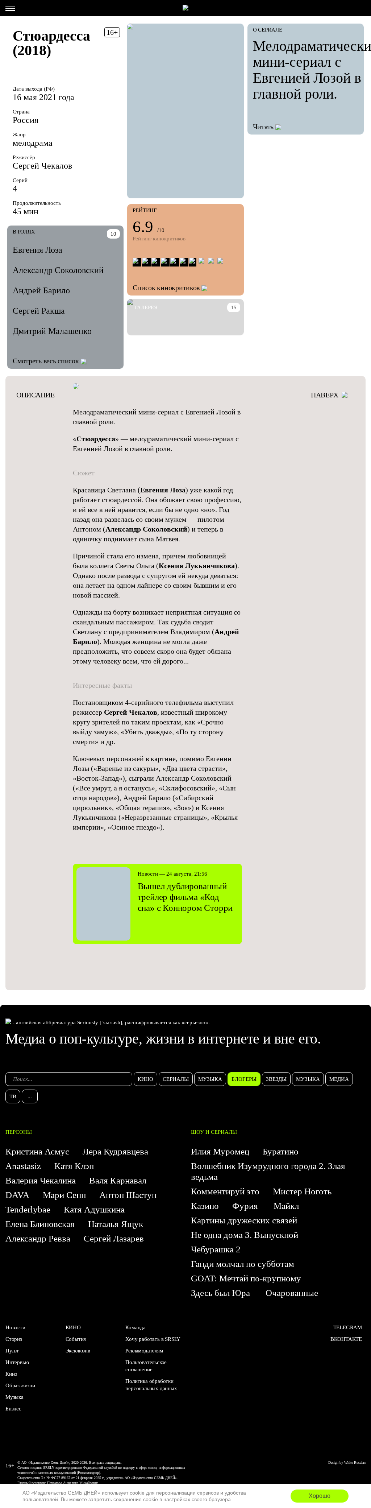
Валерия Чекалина (40, 1180)
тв (12, 1096)
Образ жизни (20, 1385)
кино (145, 1079)
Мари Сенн (64, 1195)
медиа (339, 1079)
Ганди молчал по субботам (242, 1264)
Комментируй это (225, 1191)
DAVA (17, 1195)
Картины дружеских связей (244, 1220)
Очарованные (292, 1293)
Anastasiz (23, 1166)
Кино (11, 1374)
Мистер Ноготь (302, 1191)
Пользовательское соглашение (146, 1365)
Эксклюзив (78, 1351)
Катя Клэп (74, 1166)
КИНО (73, 1327)
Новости (15, 1327)
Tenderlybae (27, 1209)
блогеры (244, 1079)
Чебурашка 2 (216, 1249)
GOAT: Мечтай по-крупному (246, 1278)
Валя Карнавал (117, 1180)
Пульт (12, 1351)
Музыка (14, 1397)
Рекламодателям (144, 1351)
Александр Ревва (37, 1238)
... (30, 1096)
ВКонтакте (346, 1339)
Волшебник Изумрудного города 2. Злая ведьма (268, 1171)
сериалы (176, 1079)
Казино (205, 1206)
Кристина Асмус (37, 1151)
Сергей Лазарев (114, 1238)
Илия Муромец (220, 1151)
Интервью (17, 1362)
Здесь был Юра (221, 1293)
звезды (276, 1079)
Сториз (13, 1339)
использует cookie (123, 1493)
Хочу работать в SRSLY (152, 1339)
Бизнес (13, 1409)
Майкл (286, 1206)
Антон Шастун (128, 1195)
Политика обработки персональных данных (151, 1384)
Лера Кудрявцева (115, 1151)
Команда (135, 1327)
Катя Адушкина (94, 1209)
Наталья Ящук (115, 1224)
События (76, 1339)
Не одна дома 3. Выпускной (244, 1235)
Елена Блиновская (40, 1224)
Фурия (246, 1206)
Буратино (282, 1151)
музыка (210, 1079)
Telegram (347, 1327)
